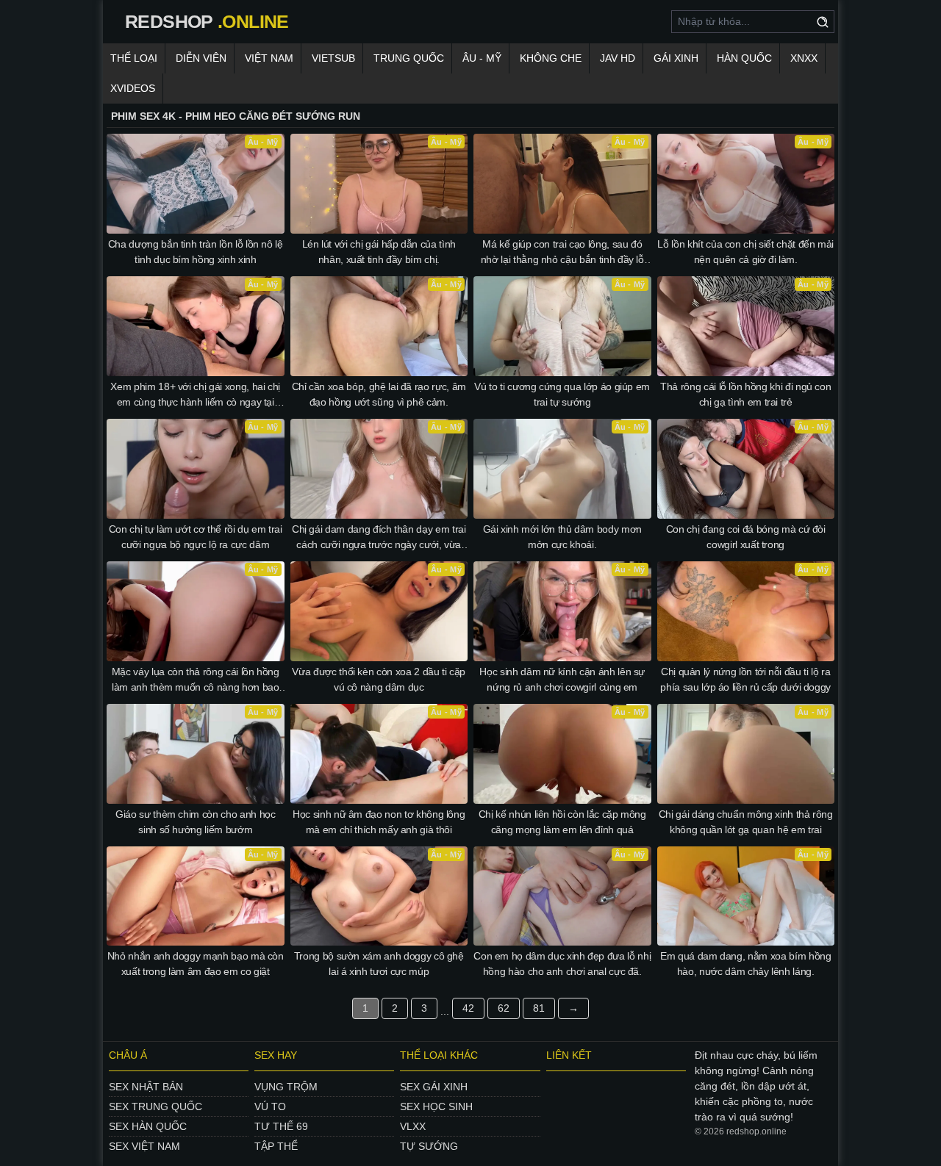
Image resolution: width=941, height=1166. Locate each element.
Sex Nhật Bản (146, 1087)
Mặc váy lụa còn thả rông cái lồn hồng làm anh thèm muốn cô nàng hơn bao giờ (195, 680)
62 (503, 1008)
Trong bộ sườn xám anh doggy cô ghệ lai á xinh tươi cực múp (379, 963)
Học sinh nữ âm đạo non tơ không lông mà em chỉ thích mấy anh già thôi (379, 821)
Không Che (551, 58)
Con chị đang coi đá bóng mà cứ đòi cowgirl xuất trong (746, 536)
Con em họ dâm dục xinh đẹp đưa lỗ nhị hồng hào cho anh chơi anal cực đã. (562, 963)
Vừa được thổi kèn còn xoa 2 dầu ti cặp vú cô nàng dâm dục (378, 679)
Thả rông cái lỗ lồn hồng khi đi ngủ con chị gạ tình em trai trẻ (745, 394)
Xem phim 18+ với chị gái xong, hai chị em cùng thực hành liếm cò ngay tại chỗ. (195, 395)
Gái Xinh (676, 58)
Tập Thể (276, 1146)
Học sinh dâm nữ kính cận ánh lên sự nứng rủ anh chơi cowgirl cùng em (562, 679)
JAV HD (617, 58)
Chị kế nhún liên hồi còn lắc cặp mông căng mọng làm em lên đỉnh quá (562, 821)
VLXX (413, 1126)
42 (468, 1008)
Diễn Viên (201, 58)
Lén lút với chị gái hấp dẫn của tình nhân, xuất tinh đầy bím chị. (379, 251)
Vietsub (333, 58)
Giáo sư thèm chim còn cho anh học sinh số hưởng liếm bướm (195, 821)
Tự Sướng (429, 1146)
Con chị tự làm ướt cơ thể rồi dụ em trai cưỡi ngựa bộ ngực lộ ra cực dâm (195, 536)
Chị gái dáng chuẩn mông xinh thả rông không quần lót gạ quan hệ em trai (746, 821)
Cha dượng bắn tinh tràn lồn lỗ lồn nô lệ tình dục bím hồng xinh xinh (195, 251)
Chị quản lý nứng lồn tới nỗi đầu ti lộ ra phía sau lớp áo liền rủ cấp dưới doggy (745, 679)
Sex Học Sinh (436, 1106)
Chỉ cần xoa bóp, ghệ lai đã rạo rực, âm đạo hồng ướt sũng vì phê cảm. (379, 394)
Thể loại (133, 58)
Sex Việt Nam (144, 1146)
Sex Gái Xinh (434, 1087)
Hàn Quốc (744, 58)
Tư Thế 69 (281, 1126)
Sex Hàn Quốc (148, 1126)
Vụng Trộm (286, 1087)
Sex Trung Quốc (155, 1106)
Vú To (270, 1106)
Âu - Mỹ (481, 58)
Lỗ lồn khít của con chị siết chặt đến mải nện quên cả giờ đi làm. (745, 251)
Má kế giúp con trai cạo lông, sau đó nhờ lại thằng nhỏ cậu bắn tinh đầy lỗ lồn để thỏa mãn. (562, 252)
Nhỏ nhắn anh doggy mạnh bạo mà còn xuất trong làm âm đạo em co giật (195, 963)
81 (539, 1008)
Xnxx (803, 58)
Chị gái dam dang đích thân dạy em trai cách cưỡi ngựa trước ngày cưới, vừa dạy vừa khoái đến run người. (379, 538)
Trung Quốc (408, 58)
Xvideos (132, 88)
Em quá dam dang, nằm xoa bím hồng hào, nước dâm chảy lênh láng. (745, 963)
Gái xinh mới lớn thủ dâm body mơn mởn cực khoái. (562, 536)
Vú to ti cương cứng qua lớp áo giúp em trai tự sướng (562, 394)
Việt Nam (269, 58)
